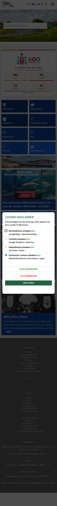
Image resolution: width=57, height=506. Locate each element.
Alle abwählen (28, 276)
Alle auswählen (28, 269)
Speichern (28, 282)
